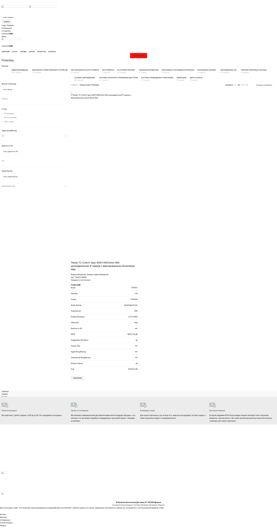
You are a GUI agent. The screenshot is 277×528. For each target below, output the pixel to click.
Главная (74, 85)
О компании (213, 437)
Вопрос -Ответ (214, 449)
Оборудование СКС (9, 452)
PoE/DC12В (133, 369)
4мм (136, 322)
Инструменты (6, 456)
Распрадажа (144, 449)
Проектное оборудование (80, 458)
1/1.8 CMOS (133, 317)
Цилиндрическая (131, 305)
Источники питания (78, 443)
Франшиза (213, 445)
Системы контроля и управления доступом (17, 441)
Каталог (5, 66)
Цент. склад (8, 122)
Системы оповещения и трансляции (84, 447)
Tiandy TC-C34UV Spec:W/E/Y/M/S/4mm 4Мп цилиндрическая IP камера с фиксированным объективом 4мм (103, 266)
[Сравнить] (73, 258)
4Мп (136, 311)
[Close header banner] (2, 498)
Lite (136, 293)
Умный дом (6, 460)
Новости (212, 441)
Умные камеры (7, 463)
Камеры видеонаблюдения (97, 274)
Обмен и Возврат (146, 445)
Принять (5, 511)
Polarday (134, 299)
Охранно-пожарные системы (12, 449)
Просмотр (73, 383)
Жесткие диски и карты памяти (82, 454)
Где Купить (144, 437)
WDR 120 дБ (132, 334)
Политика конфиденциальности (151, 452)
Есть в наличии (10, 117)
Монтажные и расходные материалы (84, 450)
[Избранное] (73, 373)
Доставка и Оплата (147, 441)
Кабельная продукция (78, 435)
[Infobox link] (34, 408)
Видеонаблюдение (78, 274)
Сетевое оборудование (79, 439)
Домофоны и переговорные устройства (16, 445)
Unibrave (5, 391)
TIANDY (134, 288)
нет (136, 328)
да (137, 340)
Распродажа (138, 55)
